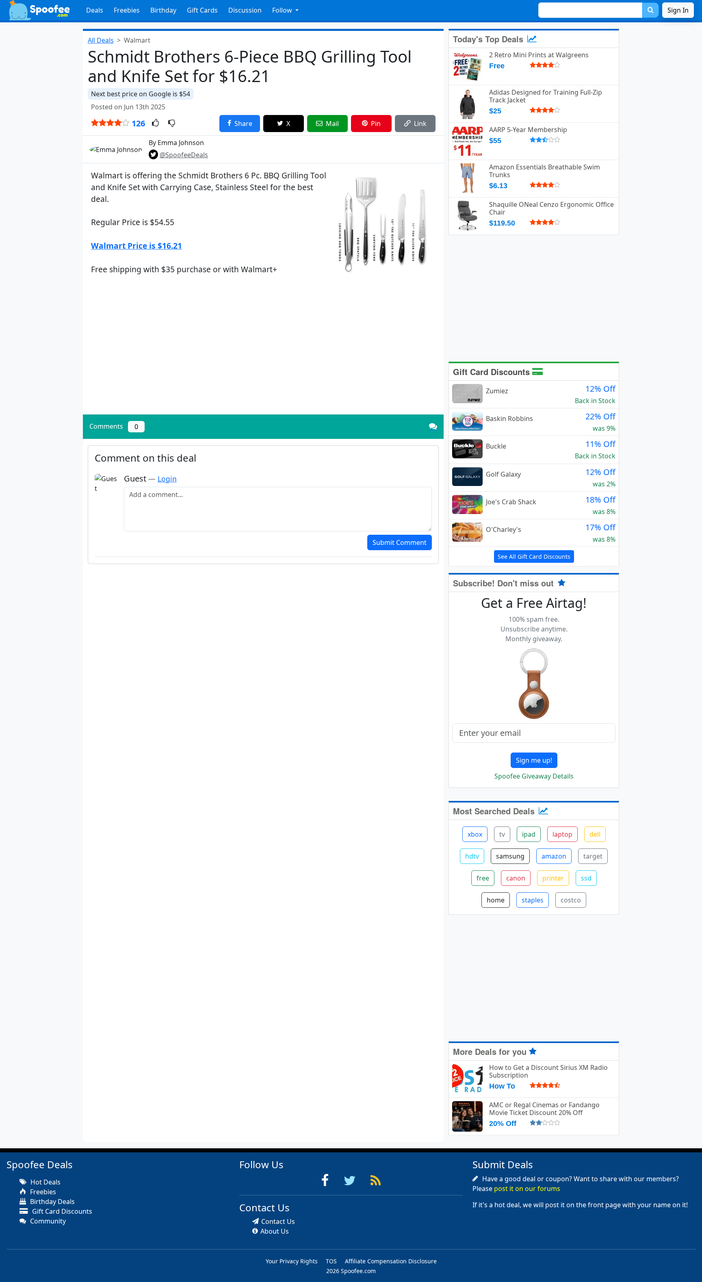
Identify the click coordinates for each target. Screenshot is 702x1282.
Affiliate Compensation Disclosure (391, 1261)
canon (515, 878)
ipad (528, 834)
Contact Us (278, 1221)
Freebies (127, 10)
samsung (510, 856)
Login (167, 479)
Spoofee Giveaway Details (534, 776)
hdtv (472, 856)
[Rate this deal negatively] (172, 123)
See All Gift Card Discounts (534, 556)
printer (553, 878)
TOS (331, 1261)
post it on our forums (527, 1188)
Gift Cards (202, 10)
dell (594, 834)
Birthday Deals (51, 1201)
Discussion (245, 10)
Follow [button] (283, 10)
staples (533, 900)
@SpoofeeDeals (184, 154)
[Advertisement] (263, 351)
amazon (554, 856)
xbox (475, 834)
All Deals (101, 40)
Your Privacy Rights (292, 1261)
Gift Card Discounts (492, 371)
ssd (586, 878)
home (496, 900)
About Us (274, 1231)
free (483, 878)
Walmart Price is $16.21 (136, 245)
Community (47, 1221)
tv (502, 834)
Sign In (678, 10)
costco (571, 900)
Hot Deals (45, 1182)
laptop (562, 834)
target (592, 856)
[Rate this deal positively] (155, 123)
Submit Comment (400, 542)
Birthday (163, 10)
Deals (94, 10)
